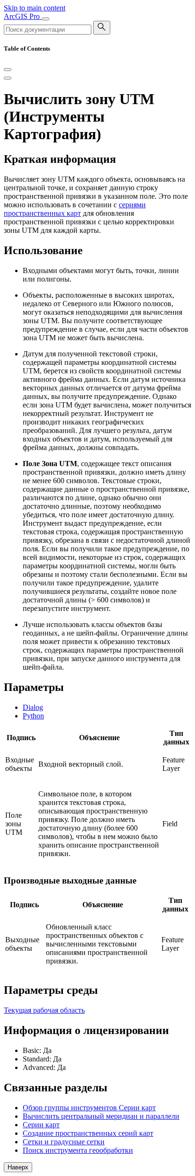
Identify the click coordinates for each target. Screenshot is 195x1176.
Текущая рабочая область (44, 1010)
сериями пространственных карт (75, 209)
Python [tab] (33, 716)
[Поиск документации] (101, 28)
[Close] (7, 69)
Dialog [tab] (33, 707)
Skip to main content (34, 8)
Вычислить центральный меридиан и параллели (101, 1116)
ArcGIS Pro (23, 16)
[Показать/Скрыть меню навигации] (45, 19)
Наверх (18, 1167)
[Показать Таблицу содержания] (7, 78)
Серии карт (41, 1125)
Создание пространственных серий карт (88, 1133)
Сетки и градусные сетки (64, 1142)
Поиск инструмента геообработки (78, 1150)
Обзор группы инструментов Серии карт (89, 1108)
